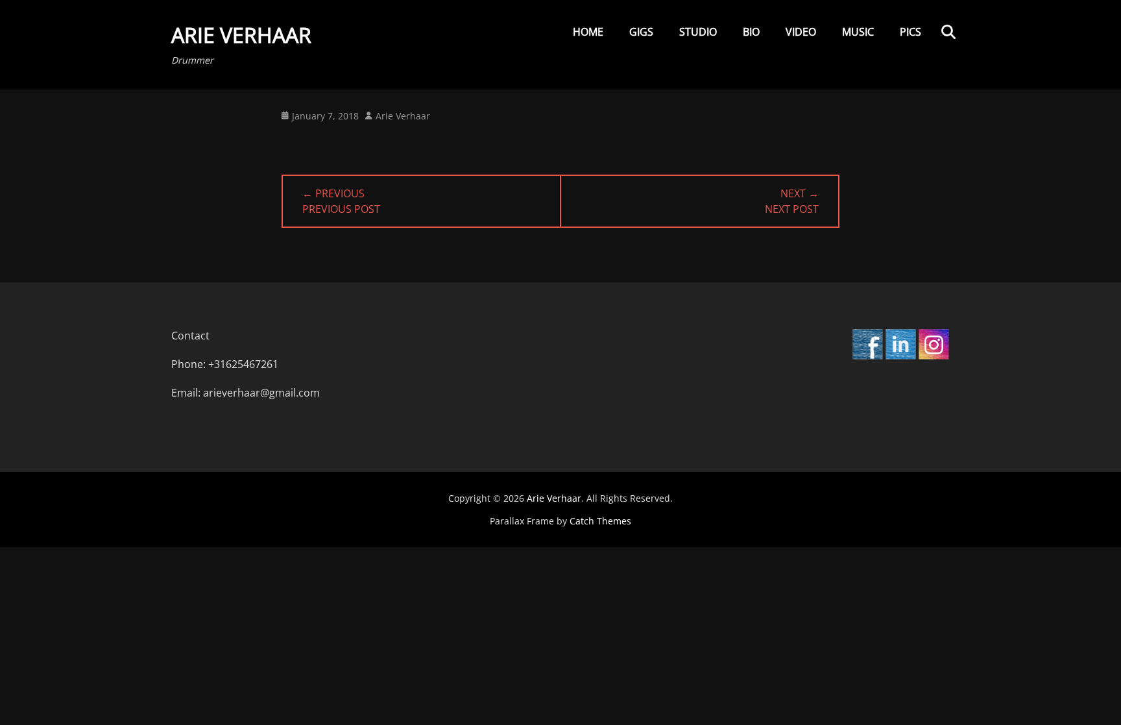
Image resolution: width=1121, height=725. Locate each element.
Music (858, 32)
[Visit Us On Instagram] (933, 356)
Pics (910, 32)
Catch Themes (600, 521)
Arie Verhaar (241, 35)
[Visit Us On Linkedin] (900, 356)
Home (588, 32)
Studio (698, 32)
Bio (751, 32)
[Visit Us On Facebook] (867, 356)
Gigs (641, 32)
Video (801, 32)
